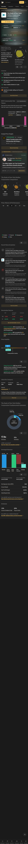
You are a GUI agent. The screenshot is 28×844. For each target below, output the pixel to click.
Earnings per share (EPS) (7, 484)
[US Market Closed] (9, 27)
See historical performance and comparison (12, 499)
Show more (14, 397)
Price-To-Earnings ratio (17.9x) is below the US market (15, 74)
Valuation (10, 6)
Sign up (21, 2)
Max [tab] (24, 205)
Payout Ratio (17, 510)
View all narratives (14, 147)
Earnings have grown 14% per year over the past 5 (14, 81)
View (23, 40)
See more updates (14, 305)
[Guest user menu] (25, 2)
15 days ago (23, 155)
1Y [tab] (11, 205)
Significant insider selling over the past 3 (13, 90)
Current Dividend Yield (6, 510)
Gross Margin (4, 487)
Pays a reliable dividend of (11, 84)
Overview (3, 6)
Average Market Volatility (13, 353)
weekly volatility (20, 371)
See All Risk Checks (14, 95)
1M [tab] (3, 205)
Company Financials (13, 43)
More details (4, 62)
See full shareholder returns (14, 322)
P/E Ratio (3, 439)
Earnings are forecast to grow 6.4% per (14, 77)
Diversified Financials (9, 10)
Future (17, 6)
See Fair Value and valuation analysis (10, 444)
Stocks (2, 10)
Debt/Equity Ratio (5, 493)
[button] (17, 26)
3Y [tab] (15, 205)
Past (22, 6)
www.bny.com (4, 389)
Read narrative (21, 170)
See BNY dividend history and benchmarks (11, 515)
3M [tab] (7, 205)
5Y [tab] (19, 205)
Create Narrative (22, 101)
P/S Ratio (16, 439)
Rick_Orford (18, 158)
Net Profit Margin (5, 490)
